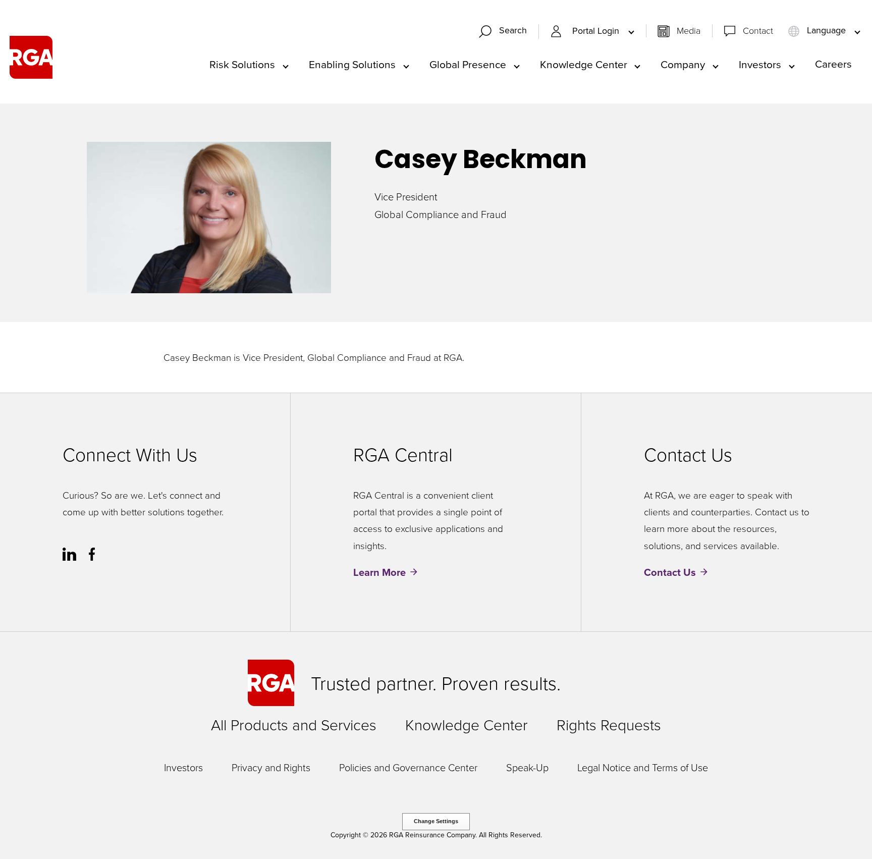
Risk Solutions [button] (242, 64)
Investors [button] (760, 64)
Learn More (379, 572)
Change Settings (436, 821)
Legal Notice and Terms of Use (642, 767)
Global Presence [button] (467, 64)
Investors (183, 767)
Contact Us (670, 572)
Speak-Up (527, 767)
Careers (833, 63)
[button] (507, 31)
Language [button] (826, 30)
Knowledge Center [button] (583, 64)
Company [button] (683, 64)
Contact (758, 30)
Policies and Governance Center (408, 767)
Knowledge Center (466, 724)
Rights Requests (609, 724)
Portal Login (597, 31)
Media (688, 30)
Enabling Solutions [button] (352, 64)
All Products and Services (293, 724)
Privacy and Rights (271, 767)
